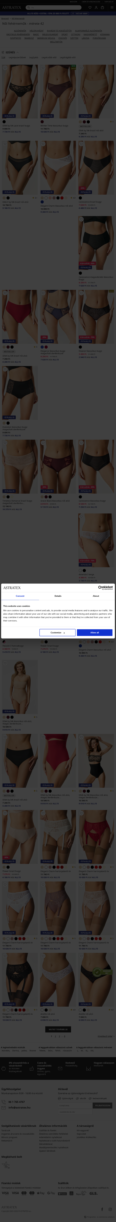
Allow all (94, 632)
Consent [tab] (20, 596)
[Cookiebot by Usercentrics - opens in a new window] (100, 588)
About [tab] (96, 596)
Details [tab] (58, 596)
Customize (56, 632)
